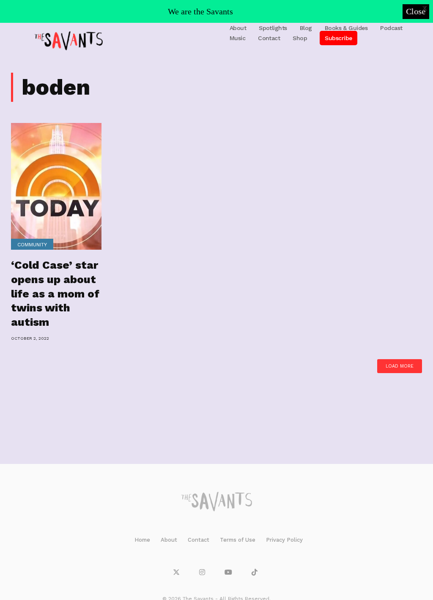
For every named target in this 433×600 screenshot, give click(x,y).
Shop (300, 38)
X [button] (424, 8)
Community (32, 245)
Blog (306, 28)
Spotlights (273, 28)
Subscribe (338, 38)
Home (142, 540)
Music (237, 38)
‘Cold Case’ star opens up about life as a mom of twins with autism (55, 293)
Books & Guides (346, 28)
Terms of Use (237, 540)
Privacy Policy (284, 540)
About (238, 28)
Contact (269, 38)
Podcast (391, 28)
